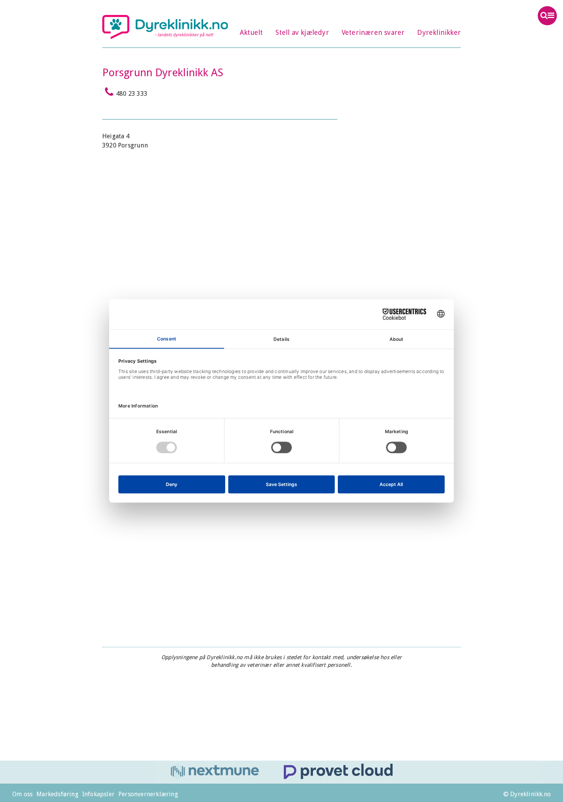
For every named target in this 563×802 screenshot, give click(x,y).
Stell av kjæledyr (302, 32)
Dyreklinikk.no (165, 27)
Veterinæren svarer (373, 32)
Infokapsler (98, 794)
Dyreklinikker (439, 32)
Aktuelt (251, 32)
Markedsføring (57, 794)
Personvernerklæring (148, 794)
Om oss (22, 794)
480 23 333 (131, 93)
